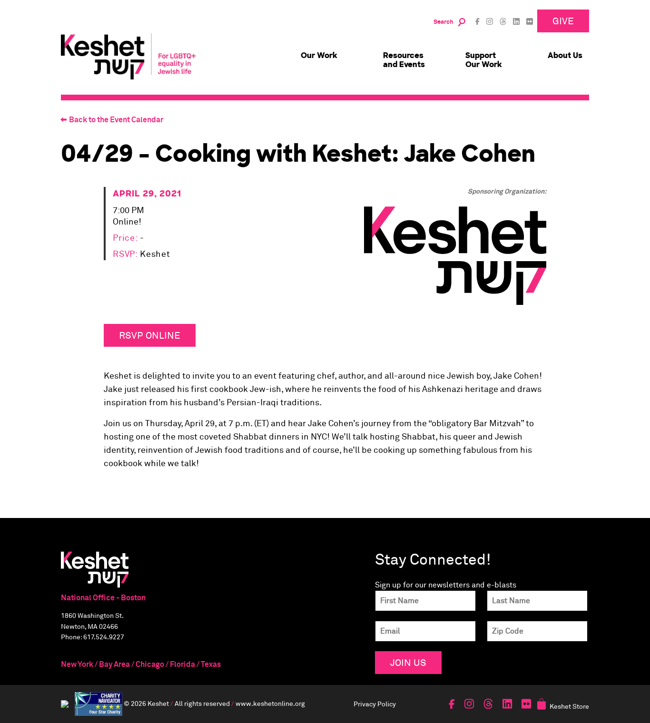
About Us (565, 55)
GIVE (563, 21)
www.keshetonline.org (270, 703)
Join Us (408, 662)
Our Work (319, 55)
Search (443, 22)
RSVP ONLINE (149, 335)
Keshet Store (569, 706)
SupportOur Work (483, 60)
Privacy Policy (375, 704)
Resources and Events (404, 60)
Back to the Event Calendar (116, 120)
